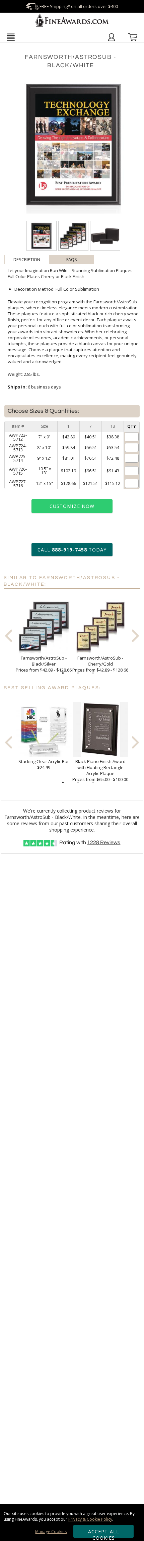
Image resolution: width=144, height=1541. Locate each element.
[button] (11, 37)
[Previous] (9, 636)
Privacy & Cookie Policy (90, 1519)
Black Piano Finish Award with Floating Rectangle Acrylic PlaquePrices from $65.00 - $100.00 (100, 770)
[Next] (135, 636)
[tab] (26, 259)
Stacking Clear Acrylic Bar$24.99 (43, 764)
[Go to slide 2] (78, 673)
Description (26, 259)
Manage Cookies (51, 1531)
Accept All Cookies (103, 1533)
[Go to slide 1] (63, 673)
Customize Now (72, 506)
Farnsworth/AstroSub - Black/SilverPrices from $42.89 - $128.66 (44, 664)
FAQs (71, 259)
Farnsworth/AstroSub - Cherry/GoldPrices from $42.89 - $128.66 (100, 664)
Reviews (103, 842)
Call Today (72, 549)
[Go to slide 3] (93, 673)
